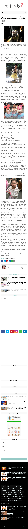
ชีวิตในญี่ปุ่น (7, 258)
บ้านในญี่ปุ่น (15, 492)
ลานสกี (16, 496)
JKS (8, 486)
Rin (2, 23)
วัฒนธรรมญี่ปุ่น (21, 496)
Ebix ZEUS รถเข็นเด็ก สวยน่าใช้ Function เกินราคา (16, 277)
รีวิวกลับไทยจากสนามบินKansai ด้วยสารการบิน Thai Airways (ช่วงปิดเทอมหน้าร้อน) (16, 290)
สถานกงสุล (8, 498)
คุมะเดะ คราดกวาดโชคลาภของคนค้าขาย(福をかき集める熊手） (16, 468)
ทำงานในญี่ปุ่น (4, 492)
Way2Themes (13, 526)
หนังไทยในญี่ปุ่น (18, 498)
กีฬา (20, 486)
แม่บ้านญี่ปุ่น (15, 494)
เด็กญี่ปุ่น (5, 16)
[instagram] (16, 331)
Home (2, 16)
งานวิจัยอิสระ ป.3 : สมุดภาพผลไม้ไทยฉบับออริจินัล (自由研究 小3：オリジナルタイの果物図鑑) (16, 408)
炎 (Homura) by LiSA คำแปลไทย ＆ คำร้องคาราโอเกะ (17, 401)
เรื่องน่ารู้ (8, 496)
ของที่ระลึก (3, 488)
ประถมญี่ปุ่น (4, 494)
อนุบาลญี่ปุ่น (10, 500)
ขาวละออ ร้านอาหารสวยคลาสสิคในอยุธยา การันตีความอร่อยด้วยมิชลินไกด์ (17, 512)
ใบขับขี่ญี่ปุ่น (21, 492)
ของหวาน (8, 488)
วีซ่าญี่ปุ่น (3, 498)
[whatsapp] (20, 331)
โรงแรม (12, 496)
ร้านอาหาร (3, 496)
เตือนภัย (13, 490)
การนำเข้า (11, 486)
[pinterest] (12, 331)
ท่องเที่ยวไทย (18, 490)
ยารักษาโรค (20, 494)
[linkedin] (25, 331)
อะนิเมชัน (15, 500)
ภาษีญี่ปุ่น (9, 494)
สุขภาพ (13, 498)
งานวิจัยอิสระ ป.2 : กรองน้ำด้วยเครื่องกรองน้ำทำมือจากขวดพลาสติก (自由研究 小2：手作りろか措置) (16, 397)
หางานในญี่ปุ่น (4, 500)
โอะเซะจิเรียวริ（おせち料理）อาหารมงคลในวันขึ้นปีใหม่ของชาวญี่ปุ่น (16, 478)
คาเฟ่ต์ (21, 488)
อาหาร (20, 500)
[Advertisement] (14, 348)
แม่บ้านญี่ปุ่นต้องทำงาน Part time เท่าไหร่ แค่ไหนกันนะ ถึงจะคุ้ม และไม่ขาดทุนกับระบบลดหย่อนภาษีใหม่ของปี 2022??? (16, 284)
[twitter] (7, 331)
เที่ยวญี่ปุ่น (10, 492)
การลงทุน (16, 486)
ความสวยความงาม (15, 488)
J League (4, 486)
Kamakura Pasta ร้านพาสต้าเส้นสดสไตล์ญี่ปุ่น (15, 517)
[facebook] (3, 331)
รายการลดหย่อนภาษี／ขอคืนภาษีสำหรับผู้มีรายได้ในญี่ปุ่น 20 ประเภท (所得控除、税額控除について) (16, 473)
